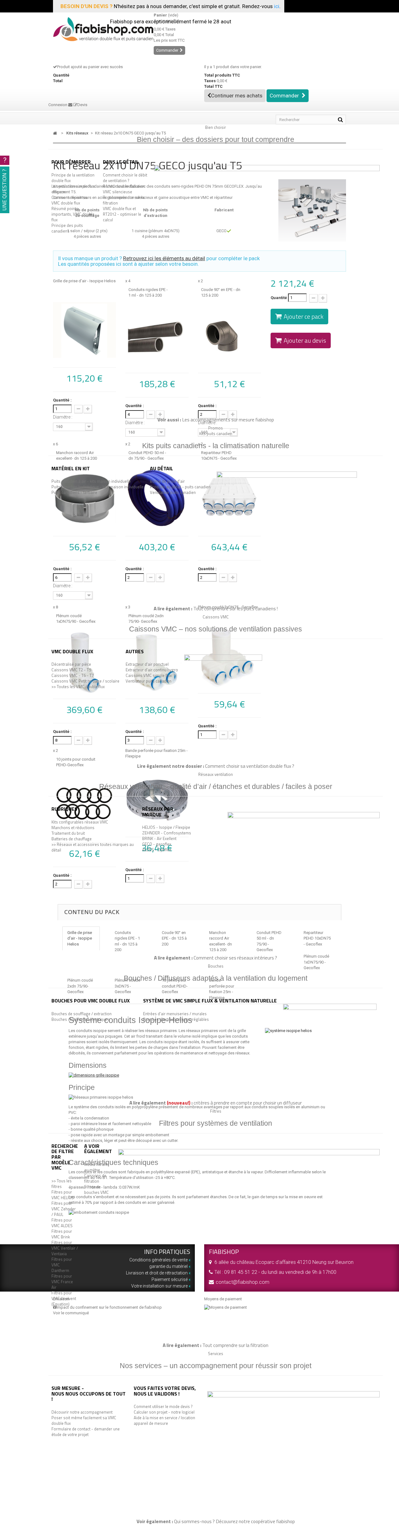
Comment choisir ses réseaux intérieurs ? (235, 957)
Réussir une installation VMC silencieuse (124, 189)
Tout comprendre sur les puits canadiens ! (235, 608)
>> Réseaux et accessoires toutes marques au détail (92, 847)
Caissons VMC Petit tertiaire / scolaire (85, 681)
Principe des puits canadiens (67, 228)
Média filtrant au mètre (96, 1167)
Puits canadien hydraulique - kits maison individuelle (97, 487)
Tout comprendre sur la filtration (123, 200)
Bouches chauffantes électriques (80, 1019)
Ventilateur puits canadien (173, 492)
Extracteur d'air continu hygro (152, 670)
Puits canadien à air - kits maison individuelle (91, 481)
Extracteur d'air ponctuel (147, 664)
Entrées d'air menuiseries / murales (175, 1014)
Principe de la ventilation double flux (72, 178)
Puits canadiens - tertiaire (74, 492)
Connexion (58, 104)
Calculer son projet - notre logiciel (164, 1412)
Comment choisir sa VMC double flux (69, 200)
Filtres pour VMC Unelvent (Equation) (63, 1298)
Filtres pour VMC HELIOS (62, 1195)
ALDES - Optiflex (156, 850)
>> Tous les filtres (61, 1184)
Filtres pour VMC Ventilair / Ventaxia (64, 1248)
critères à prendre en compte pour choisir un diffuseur (248, 1102)
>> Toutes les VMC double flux (78, 686)
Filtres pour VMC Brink (61, 1234)
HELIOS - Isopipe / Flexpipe (166, 827)
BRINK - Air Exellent (159, 838)
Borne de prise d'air (167, 481)
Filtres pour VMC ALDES (62, 1223)
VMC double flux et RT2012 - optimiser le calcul (122, 214)
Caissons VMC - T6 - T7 (72, 675)
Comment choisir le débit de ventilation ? (125, 178)
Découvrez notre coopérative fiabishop (255, 1521)
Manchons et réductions (72, 827)
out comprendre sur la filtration (236, 1345)
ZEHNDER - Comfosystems (166, 833)
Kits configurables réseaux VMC (79, 822)
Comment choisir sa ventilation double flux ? (249, 766)
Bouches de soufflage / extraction (81, 1014)
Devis (82, 104)
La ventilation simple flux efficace (73, 189)
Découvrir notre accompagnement (82, 1412)
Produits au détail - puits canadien (180, 487)
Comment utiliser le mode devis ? (163, 1406)
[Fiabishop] (98, 29)
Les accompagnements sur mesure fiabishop (228, 419)
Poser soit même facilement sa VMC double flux (83, 1420)
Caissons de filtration (95, 1178)
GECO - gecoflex (156, 844)
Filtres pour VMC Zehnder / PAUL (63, 1209)
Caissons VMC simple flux (149, 675)
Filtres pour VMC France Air (62, 1281)
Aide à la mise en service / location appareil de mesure (164, 1420)
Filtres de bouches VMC (96, 1189)
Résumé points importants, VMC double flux (72, 214)
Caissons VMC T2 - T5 (71, 670)
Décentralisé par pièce (71, 664)
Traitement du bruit (68, 833)
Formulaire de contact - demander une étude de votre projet (85, 1432)
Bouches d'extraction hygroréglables (176, 1019)
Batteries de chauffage (71, 839)
